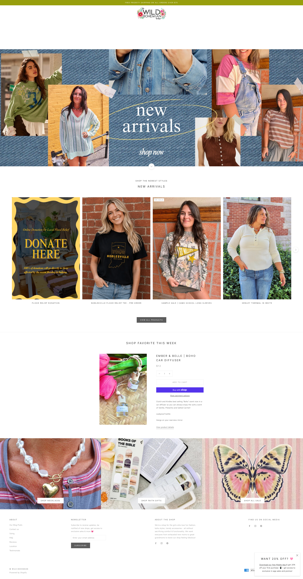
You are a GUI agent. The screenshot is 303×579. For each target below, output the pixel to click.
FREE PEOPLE (206, 24)
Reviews (13, 542)
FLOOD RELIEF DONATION (46, 303)
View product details (165, 427)
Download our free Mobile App (272, 565)
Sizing (11, 533)
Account (266, 14)
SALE (222, 24)
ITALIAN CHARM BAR (127, 24)
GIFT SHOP (187, 24)
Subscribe (80, 545)
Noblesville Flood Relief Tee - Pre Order (116, 303)
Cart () (292, 14)
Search (279, 14)
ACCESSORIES (168, 24)
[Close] (297, 555)
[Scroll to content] (151, 166)
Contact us (14, 529)
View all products (151, 320)
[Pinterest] (167, 543)
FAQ (11, 538)
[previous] (7, 249)
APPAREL (105, 24)
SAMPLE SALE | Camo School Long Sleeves (187, 303)
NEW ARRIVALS (86, 24)
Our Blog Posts (15, 525)
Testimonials (14, 550)
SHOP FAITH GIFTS (151, 501)
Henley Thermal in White (257, 303)
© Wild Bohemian (18, 569)
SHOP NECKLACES (50, 501)
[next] (295, 249)
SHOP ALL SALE (252, 501)
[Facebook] (156, 543)
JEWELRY (149, 24)
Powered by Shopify (18, 572)
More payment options (180, 395)
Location (13, 546)
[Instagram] (162, 543)
